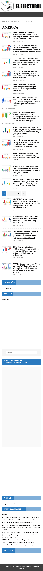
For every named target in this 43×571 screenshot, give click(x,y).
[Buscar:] (21, 352)
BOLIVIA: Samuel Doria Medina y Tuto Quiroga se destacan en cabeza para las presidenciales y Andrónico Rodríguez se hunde (26, 169)
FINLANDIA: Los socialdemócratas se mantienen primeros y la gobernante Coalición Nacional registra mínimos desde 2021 (26, 235)
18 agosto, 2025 (18, 136)
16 (19, 194)
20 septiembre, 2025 (9, 108)
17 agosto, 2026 (18, 41)
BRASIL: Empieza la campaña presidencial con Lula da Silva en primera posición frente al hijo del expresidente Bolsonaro (26, 36)
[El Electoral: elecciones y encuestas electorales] (21, 11)
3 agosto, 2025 (18, 188)
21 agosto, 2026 (18, 225)
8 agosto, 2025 (18, 162)
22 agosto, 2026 (18, 210)
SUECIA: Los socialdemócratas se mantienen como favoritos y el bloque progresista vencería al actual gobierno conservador (20, 535)
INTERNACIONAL (16, 21)
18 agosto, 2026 (18, 258)
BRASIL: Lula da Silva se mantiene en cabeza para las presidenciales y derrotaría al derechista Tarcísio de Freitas (26, 156)
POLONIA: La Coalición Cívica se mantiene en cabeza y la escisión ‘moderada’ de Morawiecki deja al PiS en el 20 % (25, 220)
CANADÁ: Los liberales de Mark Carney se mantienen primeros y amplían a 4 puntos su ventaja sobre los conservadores (26, 74)
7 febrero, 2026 (18, 54)
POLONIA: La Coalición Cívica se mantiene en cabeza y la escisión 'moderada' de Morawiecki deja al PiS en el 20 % (21, 527)
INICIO (4, 515)
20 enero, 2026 (18, 67)
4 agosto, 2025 (18, 175)
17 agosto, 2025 (18, 149)
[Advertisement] (21, 324)
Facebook (8, 550)
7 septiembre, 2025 (9, 123)
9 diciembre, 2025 (19, 93)
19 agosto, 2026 (18, 240)
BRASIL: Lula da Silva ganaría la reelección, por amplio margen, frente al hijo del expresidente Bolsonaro (24, 88)
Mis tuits (5, 299)
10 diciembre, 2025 (19, 80)
